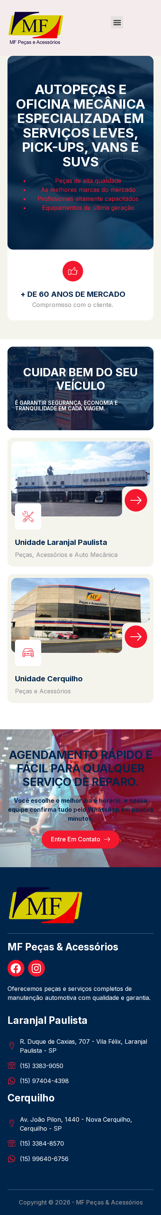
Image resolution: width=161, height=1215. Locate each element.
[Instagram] (36, 968)
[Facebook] (15, 968)
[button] (117, 22)
